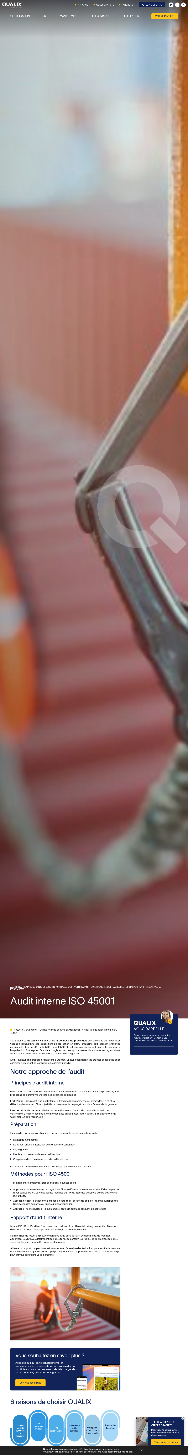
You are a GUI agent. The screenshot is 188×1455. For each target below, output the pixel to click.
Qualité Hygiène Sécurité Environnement (60, 1029)
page (129, 1452)
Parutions (127, 5)
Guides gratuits (105, 5)
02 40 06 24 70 (154, 4)
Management (69, 16)
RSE (44, 16)
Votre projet (164, 16)
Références (131, 16)
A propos (83, 5)
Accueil (17, 1029)
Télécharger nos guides (166, 1442)
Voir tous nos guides (30, 1382)
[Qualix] (12, 5)
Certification (20, 16)
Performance (100, 16)
